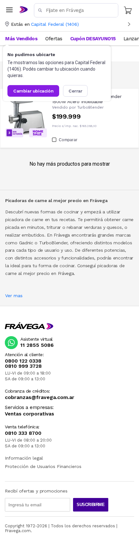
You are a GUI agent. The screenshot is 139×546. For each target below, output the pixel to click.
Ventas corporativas (29, 414)
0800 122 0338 (23, 361)
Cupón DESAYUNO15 (93, 39)
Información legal (24, 458)
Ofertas (53, 39)
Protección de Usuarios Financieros (43, 466)
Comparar (68, 140)
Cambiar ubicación (33, 90)
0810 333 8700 (23, 433)
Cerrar (75, 90)
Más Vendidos (21, 39)
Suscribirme (91, 504)
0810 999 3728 (23, 366)
